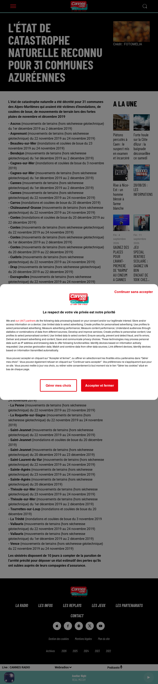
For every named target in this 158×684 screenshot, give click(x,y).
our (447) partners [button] (25, 320)
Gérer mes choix (58, 385)
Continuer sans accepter (133, 291)
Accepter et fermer (99, 385)
